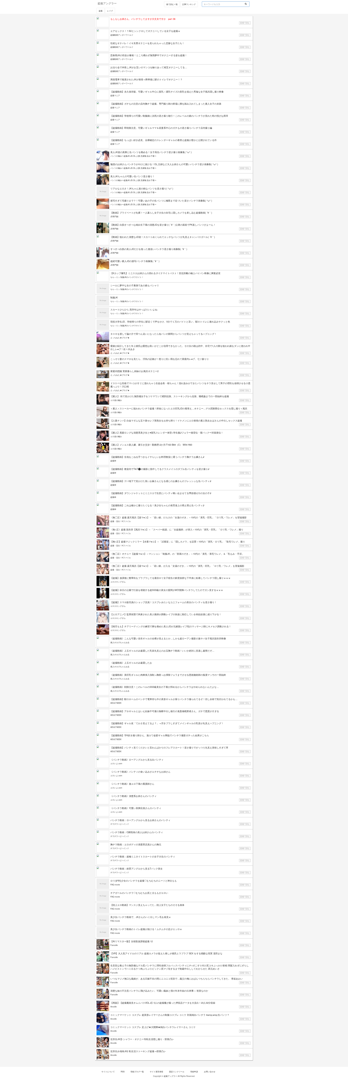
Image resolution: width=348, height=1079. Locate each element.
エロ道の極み (116, 400)
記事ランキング (189, 4)
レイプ (110, 10)
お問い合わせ (209, 1071)
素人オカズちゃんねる (119, 642)
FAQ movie (115, 884)
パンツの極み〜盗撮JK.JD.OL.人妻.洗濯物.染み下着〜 (133, 156)
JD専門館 (114, 216)
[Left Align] (246, 3)
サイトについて (108, 1071)
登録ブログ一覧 (137, 1071)
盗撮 (100, 10)
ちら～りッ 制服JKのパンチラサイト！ (127, 277)
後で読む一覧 (172, 4)
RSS (123, 1071)
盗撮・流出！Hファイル (120, 521)
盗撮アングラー (170, 1076)
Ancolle (113, 1006)
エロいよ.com (116, 763)
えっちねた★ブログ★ (119, 337)
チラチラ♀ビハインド (119, 824)
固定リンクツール (176, 1071)
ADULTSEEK (115, 703)
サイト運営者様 (156, 1071)
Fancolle (114, 945)
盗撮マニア (115, 95)
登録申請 (194, 1071)
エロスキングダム (118, 581)
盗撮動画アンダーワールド (121, 35)
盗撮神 (113, 460)
